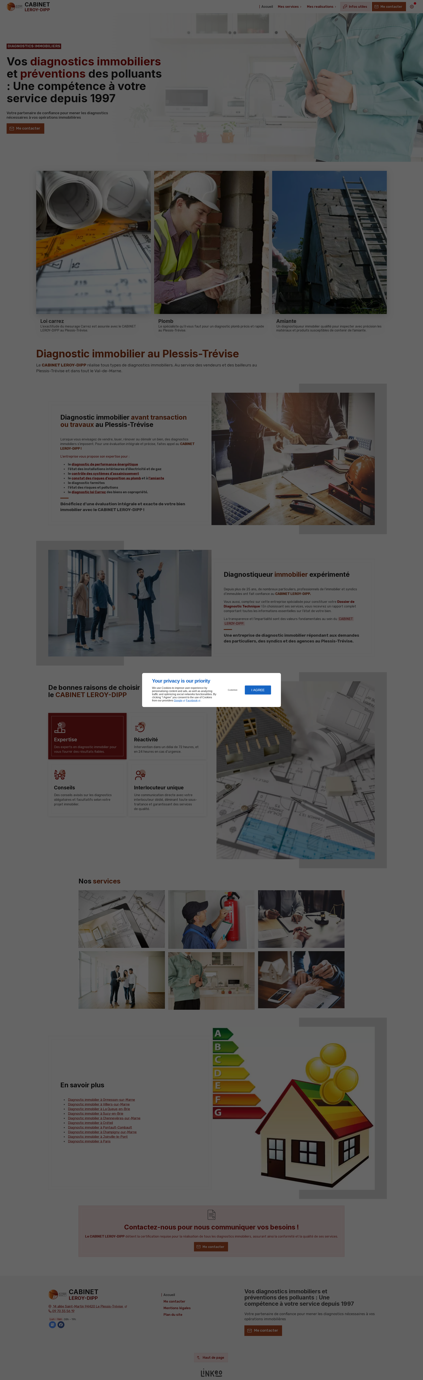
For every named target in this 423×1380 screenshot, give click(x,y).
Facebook (192, 700)
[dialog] (211, 690)
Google (178, 700)
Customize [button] (232, 690)
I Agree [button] (258, 690)
